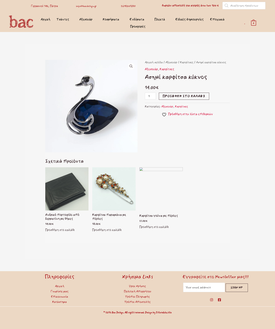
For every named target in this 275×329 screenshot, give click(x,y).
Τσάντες (62, 19)
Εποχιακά (217, 19)
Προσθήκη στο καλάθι (184, 96)
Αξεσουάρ (85, 19)
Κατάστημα (59, 302)
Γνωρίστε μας (59, 291)
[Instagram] (211, 299)
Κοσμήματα (111, 19)
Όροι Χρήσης (137, 286)
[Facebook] (219, 299)
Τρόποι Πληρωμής (137, 296)
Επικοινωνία (59, 296)
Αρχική (45, 19)
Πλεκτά (160, 19)
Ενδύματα (136, 19)
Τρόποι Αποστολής (137, 302)
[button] (131, 66)
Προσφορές (137, 26)
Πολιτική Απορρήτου (137, 291)
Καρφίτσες (186, 62)
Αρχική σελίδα (154, 62)
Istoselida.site (164, 312)
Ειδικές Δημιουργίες (189, 19)
